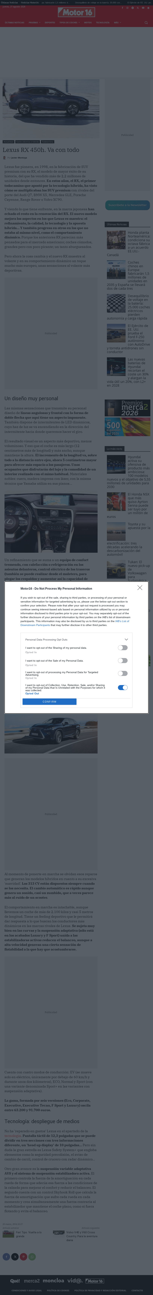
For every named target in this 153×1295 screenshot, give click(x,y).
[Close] (141, 588)
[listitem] (76, 639)
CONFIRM (50, 701)
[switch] (123, 647)
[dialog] (76, 647)
